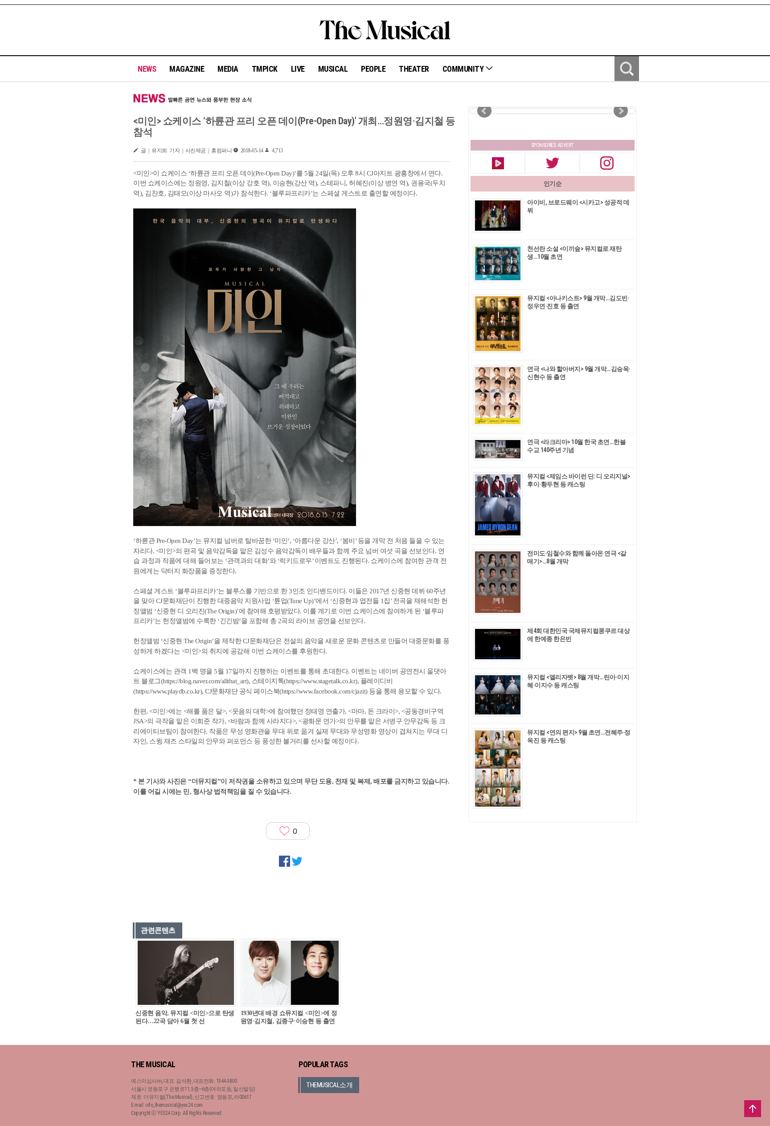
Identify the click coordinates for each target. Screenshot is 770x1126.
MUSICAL (333, 68)
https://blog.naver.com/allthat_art (204, 681)
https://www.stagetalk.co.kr (321, 681)
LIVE (298, 68)
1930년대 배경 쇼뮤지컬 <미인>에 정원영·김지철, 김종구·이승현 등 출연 (289, 1017)
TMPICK (265, 68)
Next (621, 111)
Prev (484, 111)
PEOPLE (373, 68)
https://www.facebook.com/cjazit (324, 691)
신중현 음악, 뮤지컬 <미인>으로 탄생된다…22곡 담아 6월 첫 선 (184, 1017)
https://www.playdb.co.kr (167, 691)
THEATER (414, 68)
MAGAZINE (186, 68)
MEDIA (227, 68)
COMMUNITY (463, 68)
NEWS (147, 68)
